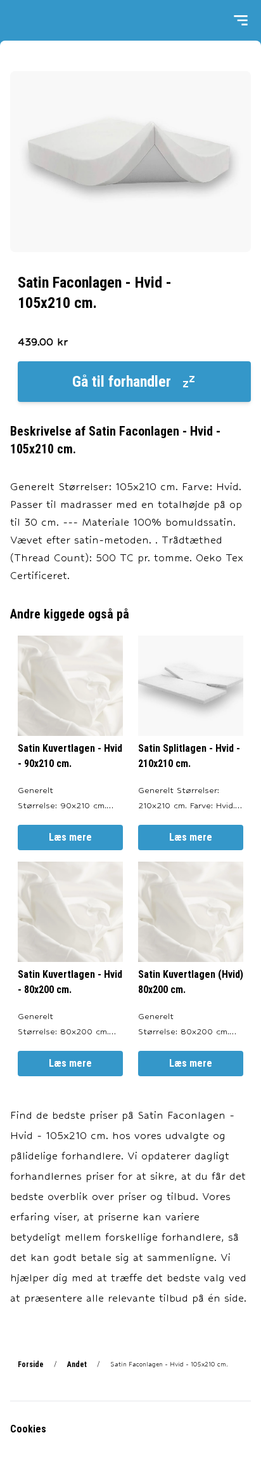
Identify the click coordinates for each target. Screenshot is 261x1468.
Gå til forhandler (121, 381)
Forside (31, 1364)
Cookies (28, 1429)
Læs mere (70, 837)
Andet (77, 1364)
